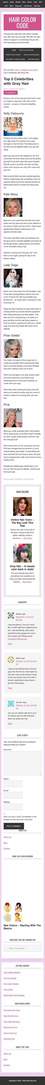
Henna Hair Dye (10, 1033)
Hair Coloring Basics (12, 972)
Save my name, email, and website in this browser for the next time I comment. (20, 818)
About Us (7, 837)
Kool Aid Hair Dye (11, 1015)
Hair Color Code (22, 22)
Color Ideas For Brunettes (14, 995)
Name (7, 778)
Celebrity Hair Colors (24, 479)
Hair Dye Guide (10, 978)
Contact (7, 848)
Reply (10, 643)
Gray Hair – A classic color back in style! (22, 567)
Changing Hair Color (12, 1010)
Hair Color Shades (11, 983)
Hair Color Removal (12, 1021)
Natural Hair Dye (10, 1027)
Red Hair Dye (9, 1038)
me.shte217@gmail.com (17, 639)
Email (6, 790)
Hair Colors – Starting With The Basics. (22, 926)
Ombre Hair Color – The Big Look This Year (22, 522)
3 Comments (11, 92)
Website (7, 802)
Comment (7, 749)
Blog (5, 842)
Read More (27, 538)
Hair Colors (8, 989)
